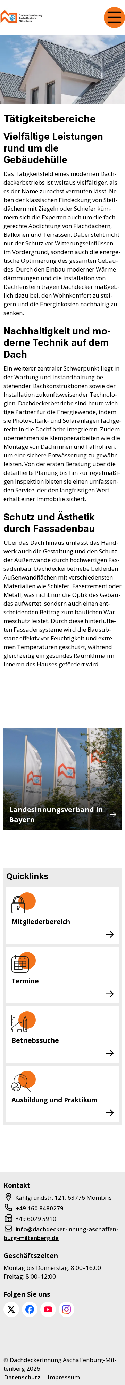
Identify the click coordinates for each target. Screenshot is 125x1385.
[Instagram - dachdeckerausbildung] (66, 1309)
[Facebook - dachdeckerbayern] (30, 1309)
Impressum (64, 1377)
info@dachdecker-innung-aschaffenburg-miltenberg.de (61, 1233)
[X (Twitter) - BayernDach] (11, 1309)
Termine (25, 981)
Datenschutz (22, 1377)
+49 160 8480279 (40, 1208)
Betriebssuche (35, 1040)
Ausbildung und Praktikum (54, 1099)
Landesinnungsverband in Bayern (56, 814)
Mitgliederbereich (40, 921)
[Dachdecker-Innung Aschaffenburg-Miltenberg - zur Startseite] (21, 17)
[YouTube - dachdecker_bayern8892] (48, 1309)
